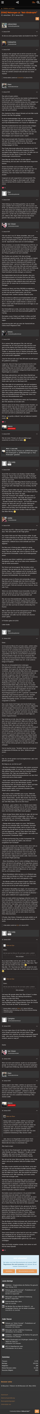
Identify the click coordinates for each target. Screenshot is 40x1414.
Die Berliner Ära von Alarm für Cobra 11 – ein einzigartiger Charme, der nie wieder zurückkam (20, 1307)
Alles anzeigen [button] (20, 956)
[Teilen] (37, 18)
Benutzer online (6, 1382)
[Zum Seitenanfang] (37, 1411)
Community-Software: (20, 1411)
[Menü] (2, 2)
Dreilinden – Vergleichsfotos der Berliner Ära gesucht (21, 1285)
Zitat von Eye (10, 945)
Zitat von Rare (10, 1116)
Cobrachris (20, 77)
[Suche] (38, 2)
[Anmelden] (17, 2)
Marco (7, 448)
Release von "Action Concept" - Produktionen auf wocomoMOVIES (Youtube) (20, 1291)
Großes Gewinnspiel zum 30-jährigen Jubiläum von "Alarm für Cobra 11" (21, 1340)
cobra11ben (7, 15)
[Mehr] (37, 32)
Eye (18, 925)
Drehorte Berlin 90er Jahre (13, 1301)
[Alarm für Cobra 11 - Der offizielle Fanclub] (33, 2)
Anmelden (9, 1271)
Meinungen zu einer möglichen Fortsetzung (18, 1296)
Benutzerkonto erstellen (26, 1271)
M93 (36, 1370)
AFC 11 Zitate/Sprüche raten (14, 1346)
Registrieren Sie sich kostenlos (13, 1264)
